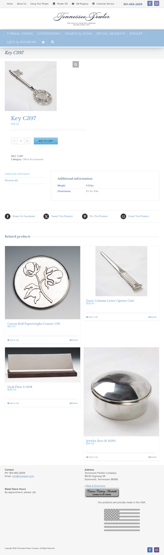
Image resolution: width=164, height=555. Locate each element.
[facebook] (149, 3)
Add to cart (45, 141)
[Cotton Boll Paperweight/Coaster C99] (42, 282)
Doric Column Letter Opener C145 (110, 300)
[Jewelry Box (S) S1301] (121, 391)
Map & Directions (95, 485)
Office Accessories (33, 159)
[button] (52, 42)
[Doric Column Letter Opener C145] (121, 271)
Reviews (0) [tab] (11, 180)
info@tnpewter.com (23, 476)
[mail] (156, 3)
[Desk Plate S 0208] (42, 364)
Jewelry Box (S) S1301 (101, 440)
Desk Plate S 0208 (19, 387)
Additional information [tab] (17, 173)
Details (75, 340)
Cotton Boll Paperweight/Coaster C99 (33, 323)
